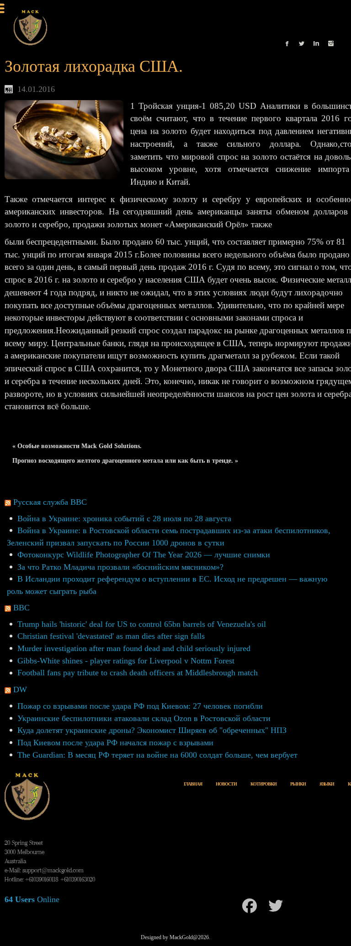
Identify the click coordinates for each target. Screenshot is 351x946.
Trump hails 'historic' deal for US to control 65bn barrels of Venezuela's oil (141, 624)
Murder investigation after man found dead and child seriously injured (133, 648)
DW (20, 689)
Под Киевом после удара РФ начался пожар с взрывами (115, 742)
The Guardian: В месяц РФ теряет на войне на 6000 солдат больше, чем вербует (157, 754)
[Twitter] (276, 906)
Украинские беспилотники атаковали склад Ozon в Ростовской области (144, 718)
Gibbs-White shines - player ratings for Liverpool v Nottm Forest (125, 660)
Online (32, 899)
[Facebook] (250, 906)
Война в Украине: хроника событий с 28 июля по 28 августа (124, 518)
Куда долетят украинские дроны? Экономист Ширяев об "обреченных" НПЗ (152, 730)
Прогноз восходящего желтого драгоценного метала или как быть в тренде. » (125, 460)
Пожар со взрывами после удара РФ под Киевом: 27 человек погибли (140, 706)
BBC (21, 607)
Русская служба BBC (50, 502)
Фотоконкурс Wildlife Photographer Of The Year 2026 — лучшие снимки (143, 554)
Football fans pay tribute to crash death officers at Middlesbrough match (137, 672)
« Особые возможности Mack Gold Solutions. (77, 446)
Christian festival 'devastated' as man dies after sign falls (111, 636)
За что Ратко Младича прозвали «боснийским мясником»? (120, 567)
